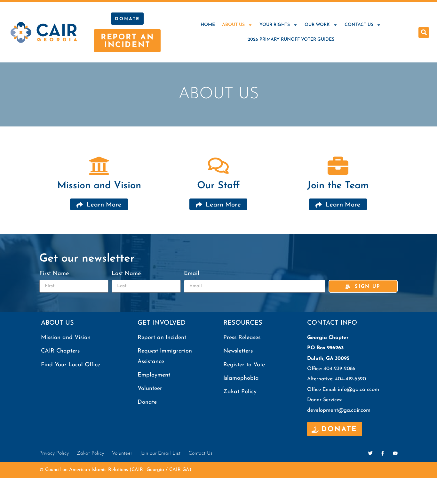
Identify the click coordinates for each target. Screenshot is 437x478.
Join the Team (338, 186)
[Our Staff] (218, 165)
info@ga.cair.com (358, 389)
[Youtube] (395, 453)
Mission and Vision (99, 186)
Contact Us (359, 24)
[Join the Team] (338, 165)
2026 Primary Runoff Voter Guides (291, 39)
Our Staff (218, 186)
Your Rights (274, 24)
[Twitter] (370, 453)
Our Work (317, 24)
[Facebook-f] (382, 453)
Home (208, 24)
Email (191, 274)
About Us (233, 24)
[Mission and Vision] (99, 165)
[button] (423, 32)
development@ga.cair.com (338, 410)
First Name (54, 274)
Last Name (126, 274)
